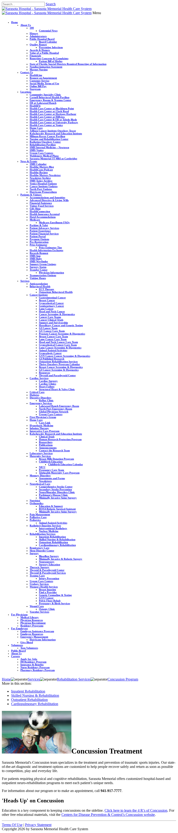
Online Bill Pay (38, 86)
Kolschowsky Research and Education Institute (56, 133)
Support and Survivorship (53, 322)
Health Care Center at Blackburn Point (52, 108)
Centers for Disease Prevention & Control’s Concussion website (108, 815)
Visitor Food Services (42, 205)
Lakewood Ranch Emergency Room (59, 406)
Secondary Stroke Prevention (55, 489)
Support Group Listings (43, 264)
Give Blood (26, 642)
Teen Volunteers (29, 647)
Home (14, 22)
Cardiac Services (39, 378)
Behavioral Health (40, 286)
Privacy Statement (38, 825)
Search (51, 4)
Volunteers (17, 645)
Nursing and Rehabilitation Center (49, 139)
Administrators (38, 36)
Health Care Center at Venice (46, 125)
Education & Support (51, 506)
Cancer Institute (39, 294)
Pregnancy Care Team (51, 470)
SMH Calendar (38, 164)
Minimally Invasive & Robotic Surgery (60, 558)
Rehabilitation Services (42, 533)
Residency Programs (31, 625)
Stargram (35, 89)
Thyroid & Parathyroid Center (47, 570)
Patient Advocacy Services (44, 228)
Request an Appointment (43, 77)
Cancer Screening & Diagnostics (57, 314)
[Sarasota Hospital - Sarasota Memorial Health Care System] (47, 9)
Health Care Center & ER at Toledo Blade (53, 119)
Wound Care (37, 606)
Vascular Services (39, 611)
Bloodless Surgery (49, 556)
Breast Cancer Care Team (53, 336)
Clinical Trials (46, 436)
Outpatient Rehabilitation (53, 542)
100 (32, 27)
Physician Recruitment (33, 622)
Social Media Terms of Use (44, 83)
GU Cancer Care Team (52, 330)
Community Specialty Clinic (45, 94)
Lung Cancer (46, 308)
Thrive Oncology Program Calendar (59, 364)
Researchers (45, 442)
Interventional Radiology (53, 528)
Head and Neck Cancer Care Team (58, 342)
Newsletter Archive (40, 178)
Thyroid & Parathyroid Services (48, 572)
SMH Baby (36, 258)
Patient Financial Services (44, 233)
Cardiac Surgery (48, 381)
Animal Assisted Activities (53, 350)
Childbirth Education (51, 461)
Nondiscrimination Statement (46, 66)
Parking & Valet (39, 225)
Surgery (34, 553)
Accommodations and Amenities (47, 197)
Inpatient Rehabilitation (52, 536)
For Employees (19, 628)
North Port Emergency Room (55, 408)
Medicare (35, 219)
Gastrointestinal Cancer (52, 297)
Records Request (39, 253)
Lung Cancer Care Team (53, 339)
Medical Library (29, 617)
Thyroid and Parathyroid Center (57, 375)
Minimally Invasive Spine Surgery (58, 497)
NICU (42, 467)
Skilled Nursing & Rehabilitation (57, 539)
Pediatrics (35, 520)
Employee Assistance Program (37, 631)
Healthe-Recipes (39, 172)
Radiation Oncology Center (45, 141)
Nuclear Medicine (48, 531)
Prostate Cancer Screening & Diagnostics (62, 333)
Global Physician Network (53, 411)
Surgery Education (49, 564)
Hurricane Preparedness (43, 191)
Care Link (44, 422)
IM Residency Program (33, 661)
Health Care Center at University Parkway (54, 122)
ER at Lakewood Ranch (43, 102)
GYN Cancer (46, 597)
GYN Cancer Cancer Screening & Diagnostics (64, 356)
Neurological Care (40, 483)
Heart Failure (46, 386)
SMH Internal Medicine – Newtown (49, 147)
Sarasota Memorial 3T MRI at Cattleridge (53, 158)
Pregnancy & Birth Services (54, 603)
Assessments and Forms (52, 478)
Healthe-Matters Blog (42, 166)
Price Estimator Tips (50, 247)
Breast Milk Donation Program (56, 458)
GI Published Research (51, 358)
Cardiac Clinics (47, 383)
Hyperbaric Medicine (41, 425)
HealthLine (36, 75)
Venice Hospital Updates (43, 183)
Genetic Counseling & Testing (55, 595)
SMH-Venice (37, 150)
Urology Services (39, 584)
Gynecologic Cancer (50, 353)
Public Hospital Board (42, 39)
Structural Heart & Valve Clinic (57, 389)
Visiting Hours (38, 278)
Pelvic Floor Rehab (49, 600)
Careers (15, 656)
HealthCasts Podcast (41, 169)
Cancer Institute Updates (43, 186)
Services (24, 280)
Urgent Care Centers (41, 153)
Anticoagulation (39, 283)
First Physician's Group (43, 417)
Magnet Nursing (39, 69)
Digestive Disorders (40, 397)
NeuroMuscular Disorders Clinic (57, 492)
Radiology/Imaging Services (45, 525)
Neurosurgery (46, 561)
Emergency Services (41, 403)
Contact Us (26, 72)
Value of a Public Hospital (44, 52)
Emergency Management (34, 636)
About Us (25, 25)
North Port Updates (41, 189)
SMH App (35, 255)
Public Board (18, 650)
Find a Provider (48, 592)
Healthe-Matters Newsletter (45, 175)
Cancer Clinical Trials (51, 319)
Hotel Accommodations (43, 216)
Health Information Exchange (46, 250)
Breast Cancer (47, 300)
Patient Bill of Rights (50, 61)
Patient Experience (40, 230)
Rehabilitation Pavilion (43, 144)
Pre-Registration (39, 242)
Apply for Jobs (28, 659)
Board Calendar (48, 41)
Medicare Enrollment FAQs (54, 222)
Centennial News (48, 30)
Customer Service (39, 80)
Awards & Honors (40, 50)
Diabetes (34, 394)
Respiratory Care (39, 547)
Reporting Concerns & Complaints (49, 58)
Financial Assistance (41, 203)
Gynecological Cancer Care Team (58, 344)
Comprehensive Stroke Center (56, 486)
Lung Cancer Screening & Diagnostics (60, 347)
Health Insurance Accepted (45, 214)
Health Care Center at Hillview (47, 116)
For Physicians (19, 614)
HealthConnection (40, 211)
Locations (25, 91)
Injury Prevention (49, 578)
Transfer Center (39, 269)
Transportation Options (43, 275)
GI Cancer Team (48, 328)
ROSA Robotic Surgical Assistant (57, 508)
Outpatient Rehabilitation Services (58, 361)
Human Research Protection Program (60, 439)
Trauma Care (37, 575)
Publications (46, 444)
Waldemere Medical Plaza (44, 155)
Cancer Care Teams (50, 317)
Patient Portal (38, 236)
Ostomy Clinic (47, 609)
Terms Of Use (12, 825)
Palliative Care (38, 517)
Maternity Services (40, 456)
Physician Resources (31, 620)
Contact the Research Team (54, 450)
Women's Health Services (44, 586)
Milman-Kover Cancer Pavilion (47, 136)
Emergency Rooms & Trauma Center (50, 100)
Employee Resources (31, 634)
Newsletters (45, 481)
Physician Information (51, 272)
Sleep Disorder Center (42, 550)
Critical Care (37, 392)
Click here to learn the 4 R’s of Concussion (136, 810)
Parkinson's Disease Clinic (53, 495)
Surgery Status (38, 267)
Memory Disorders (40, 475)
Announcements (48, 447)
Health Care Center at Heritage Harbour (53, 114)
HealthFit (35, 105)
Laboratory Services (41, 453)
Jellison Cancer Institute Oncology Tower (53, 130)
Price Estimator (38, 244)
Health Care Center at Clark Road (49, 111)
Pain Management (40, 514)
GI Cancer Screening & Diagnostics (59, 369)
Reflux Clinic (46, 400)
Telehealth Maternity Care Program (59, 472)
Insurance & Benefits (32, 664)
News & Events (28, 161)
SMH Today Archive (41, 180)
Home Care (36, 128)
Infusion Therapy (39, 428)
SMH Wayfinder (39, 261)
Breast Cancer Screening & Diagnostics (61, 367)
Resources (44, 372)
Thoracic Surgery (39, 567)
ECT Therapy (46, 289)
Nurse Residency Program (35, 667)
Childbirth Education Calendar (65, 464)
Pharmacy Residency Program (37, 670)
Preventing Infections (51, 47)
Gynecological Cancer (51, 303)
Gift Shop (35, 208)
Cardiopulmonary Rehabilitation (57, 545)
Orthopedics (36, 503)
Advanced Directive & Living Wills (49, 200)
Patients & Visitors (30, 194)
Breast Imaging (47, 589)
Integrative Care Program (44, 431)
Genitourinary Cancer (51, 305)
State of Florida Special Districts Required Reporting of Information (68, 64)
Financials (35, 55)
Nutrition (35, 500)
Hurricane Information (43, 639)
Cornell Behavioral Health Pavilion (49, 97)
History (34, 33)
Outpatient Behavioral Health (56, 292)
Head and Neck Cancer (52, 311)
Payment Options (39, 239)
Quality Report (38, 44)
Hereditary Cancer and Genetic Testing (61, 325)
